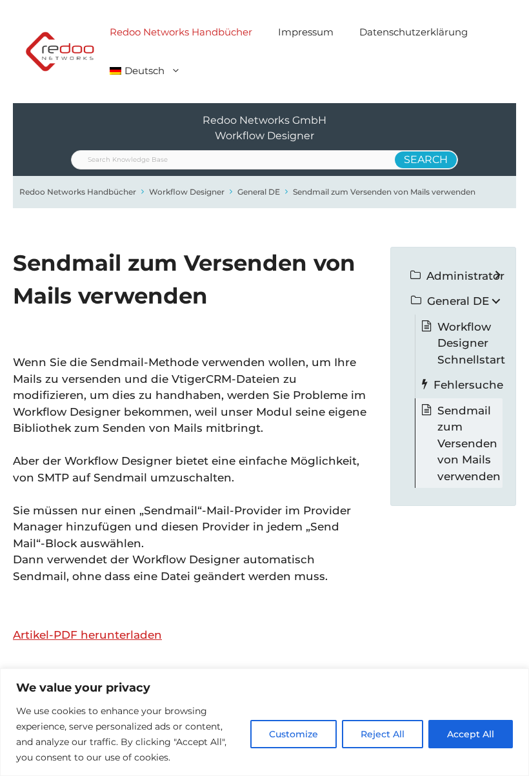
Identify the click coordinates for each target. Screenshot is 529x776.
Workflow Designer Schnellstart (471, 343)
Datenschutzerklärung (413, 32)
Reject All (382, 734)
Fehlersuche (468, 384)
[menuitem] (145, 71)
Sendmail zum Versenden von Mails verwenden (384, 192)
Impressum (306, 32)
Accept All (470, 734)
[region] (264, 722)
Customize (293, 734)
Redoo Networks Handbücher (181, 32)
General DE (258, 192)
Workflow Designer (187, 192)
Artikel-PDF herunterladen (87, 634)
